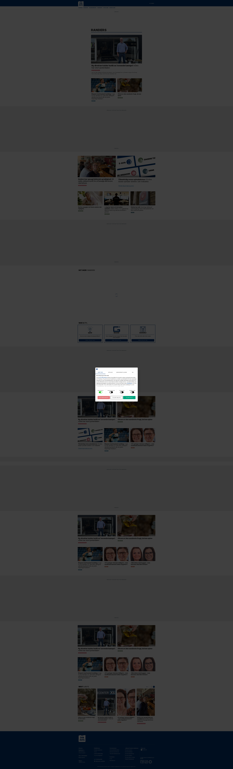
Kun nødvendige (104, 397)
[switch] (111, 392)
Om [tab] (132, 372)
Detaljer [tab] (110, 372)
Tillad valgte (116, 397)
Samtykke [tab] (100, 372)
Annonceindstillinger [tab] (121, 372)
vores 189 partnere (102, 377)
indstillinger (129, 383)
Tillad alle (129, 397)
